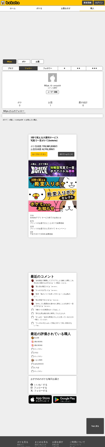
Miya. (9, 61)
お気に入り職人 (31, 120)
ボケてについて (75, 445)
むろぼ (36, 367)
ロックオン (38, 349)
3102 (36, 353)
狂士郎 (36, 338)
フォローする (40, 387)
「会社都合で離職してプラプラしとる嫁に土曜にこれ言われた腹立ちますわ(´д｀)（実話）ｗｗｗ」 (54, 281)
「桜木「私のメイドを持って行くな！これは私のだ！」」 (52, 295)
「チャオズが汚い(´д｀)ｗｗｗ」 (46, 290)
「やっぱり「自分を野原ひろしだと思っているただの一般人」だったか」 (54, 318)
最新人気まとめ (40, 445)
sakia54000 (39, 364)
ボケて (5, 120)
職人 (92, 8)
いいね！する (40, 384)
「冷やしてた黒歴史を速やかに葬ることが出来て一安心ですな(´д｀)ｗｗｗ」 (54, 305)
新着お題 (55, 445)
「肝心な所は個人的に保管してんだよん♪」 (50, 313)
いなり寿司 (38, 360)
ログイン (99, 3)
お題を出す (66, 8)
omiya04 (19, 120)
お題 (38, 61)
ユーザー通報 (52, 92)
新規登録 (87, 3)
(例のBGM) (38, 342)
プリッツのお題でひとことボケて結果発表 (47, 222)
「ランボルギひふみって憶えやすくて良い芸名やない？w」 (53, 324)
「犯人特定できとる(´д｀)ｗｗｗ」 (47, 300)
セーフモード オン (39, 154)
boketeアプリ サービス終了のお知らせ (45, 217)
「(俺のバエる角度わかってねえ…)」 (47, 310)
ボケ (24, 61)
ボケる (39, 8)
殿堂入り (20, 445)
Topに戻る (95, 426)
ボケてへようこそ (66, 154)
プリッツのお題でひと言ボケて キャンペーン (48, 227)
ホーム (13, 8)
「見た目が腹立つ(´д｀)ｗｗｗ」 (46, 286)
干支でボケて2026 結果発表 (41, 233)
